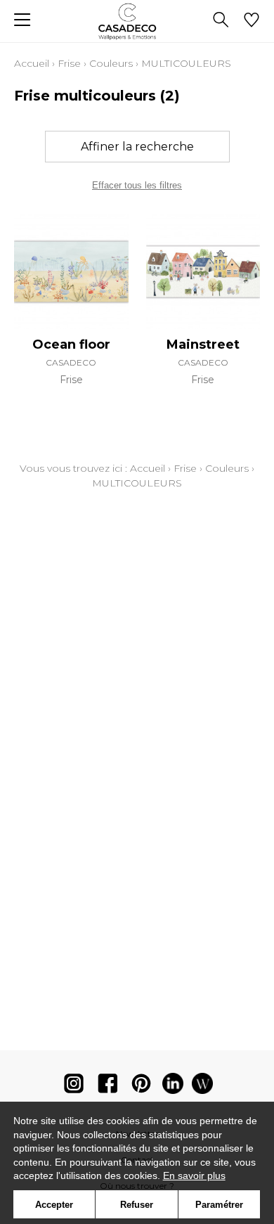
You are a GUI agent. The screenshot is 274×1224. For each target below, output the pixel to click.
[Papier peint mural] (202, 1087)
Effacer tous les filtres (137, 185)
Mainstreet (203, 344)
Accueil (31, 63)
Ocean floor (71, 344)
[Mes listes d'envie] (251, 21)
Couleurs (111, 63)
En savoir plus (194, 1175)
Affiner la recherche (137, 146)
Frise (69, 63)
